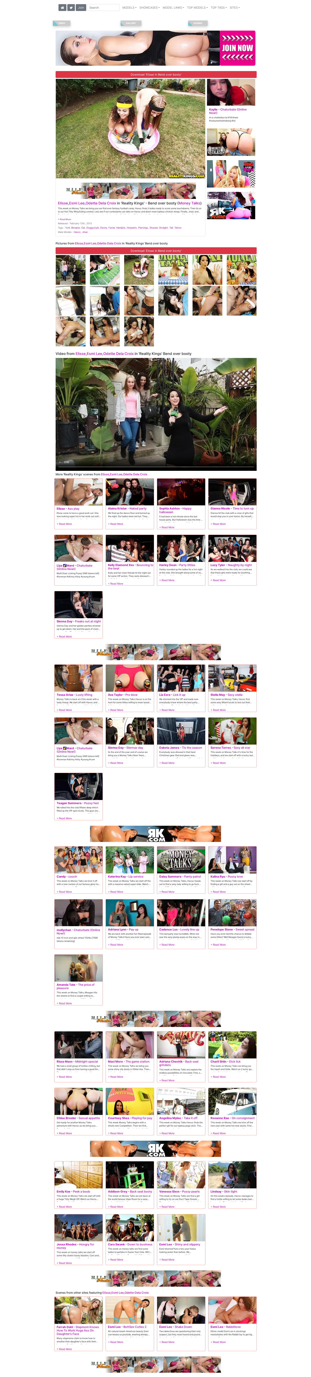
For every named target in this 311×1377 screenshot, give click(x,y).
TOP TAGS (218, 7)
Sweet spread (245, 929)
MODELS (128, 7)
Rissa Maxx (65, 1061)
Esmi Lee (77, 203)
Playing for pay (142, 1118)
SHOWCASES (148, 7)
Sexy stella (235, 695)
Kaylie (213, 109)
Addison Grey (117, 1191)
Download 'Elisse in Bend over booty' (156, 74)
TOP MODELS (196, 7)
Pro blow (131, 695)
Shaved (154, 227)
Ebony (103, 227)
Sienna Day (64, 621)
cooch (72, 876)
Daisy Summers (170, 876)
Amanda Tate (66, 984)
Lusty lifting (84, 695)
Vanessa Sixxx (169, 1191)
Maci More (115, 1061)
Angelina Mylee (170, 1118)
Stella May (218, 695)
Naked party (138, 508)
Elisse (63, 203)
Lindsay (216, 1191)
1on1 (67, 227)
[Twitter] (71, 7)
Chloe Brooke (66, 1118)
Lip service (136, 876)
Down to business (139, 1244)
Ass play (73, 508)
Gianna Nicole (220, 508)
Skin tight (230, 1191)
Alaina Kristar (117, 508)
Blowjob (75, 227)
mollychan (64, 930)
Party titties (187, 565)
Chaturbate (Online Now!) (228, 111)
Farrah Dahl (65, 1327)
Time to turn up (243, 508)
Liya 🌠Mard (65, 565)
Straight (163, 227)
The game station (138, 1061)
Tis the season (192, 747)
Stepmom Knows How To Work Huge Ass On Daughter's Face (78, 1330)
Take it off (190, 1118)
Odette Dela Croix (101, 203)
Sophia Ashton (169, 508)
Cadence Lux (168, 929)
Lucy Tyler (218, 565)
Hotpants (132, 227)
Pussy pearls (191, 1191)
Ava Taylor (115, 695)
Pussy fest (91, 803)
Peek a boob (81, 1191)
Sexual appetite (89, 1118)
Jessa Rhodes (66, 1244)
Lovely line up (189, 929)
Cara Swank (116, 1244)
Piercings (143, 227)
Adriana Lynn (117, 929)
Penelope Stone (222, 929)
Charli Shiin (218, 1061)
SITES (234, 7)
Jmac (85, 232)
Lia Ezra (164, 695)
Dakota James (169, 747)
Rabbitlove (233, 1327)
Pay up (133, 929)
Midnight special (86, 1061)
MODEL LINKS (172, 7)
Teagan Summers (69, 803)
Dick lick (235, 1061)
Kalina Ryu (218, 876)
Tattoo (178, 227)
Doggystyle (92, 227)
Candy (61, 876)
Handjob (120, 227)
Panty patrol (192, 876)
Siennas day (134, 747)
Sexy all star (242, 747)
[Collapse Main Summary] (64, 219)
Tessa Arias (65, 695)
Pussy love (235, 876)
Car (83, 227)
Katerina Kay (117, 876)
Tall (171, 227)
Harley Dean (168, 565)
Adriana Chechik (170, 1061)
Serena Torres (221, 747)
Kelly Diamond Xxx (121, 565)
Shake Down (183, 1327)
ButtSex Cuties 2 (135, 1327)
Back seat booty (141, 1191)
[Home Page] (62, 7)
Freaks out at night (88, 621)
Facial (112, 227)
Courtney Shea (118, 1118)
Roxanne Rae (220, 1118)
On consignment (243, 1118)
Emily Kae (63, 1191)
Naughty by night (240, 565)
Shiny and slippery (187, 1244)
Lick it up (179, 695)
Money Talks (189, 203)
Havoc (77, 232)
